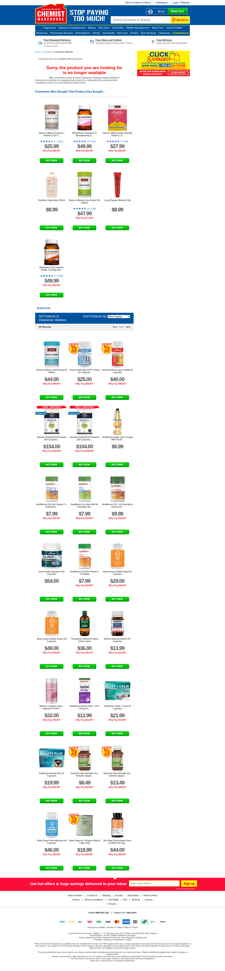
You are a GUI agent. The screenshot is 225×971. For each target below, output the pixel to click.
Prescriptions (83, 33)
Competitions (181, 33)
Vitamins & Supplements (71, 27)
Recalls (112, 904)
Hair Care (122, 33)
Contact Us (92, 895)
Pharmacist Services (61, 33)
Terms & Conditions (93, 899)
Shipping (106, 895)
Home (38, 52)
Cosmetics (118, 27)
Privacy (76, 899)
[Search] (180, 20)
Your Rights (113, 899)
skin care (103, 27)
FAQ (125, 899)
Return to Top (43, 308)
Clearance (164, 33)
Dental (96, 33)
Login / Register (181, 2)
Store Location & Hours (138, 2)
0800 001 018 (102, 913)
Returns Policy (150, 895)
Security (119, 895)
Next (128, 327)
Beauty (92, 27)
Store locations (75, 895)
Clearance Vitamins (63, 52)
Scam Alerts (133, 895)
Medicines (42, 33)
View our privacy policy (185, 889)
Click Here (131, 913)
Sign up (188, 884)
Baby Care (158, 27)
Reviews (136, 899)
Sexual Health (174, 27)
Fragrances (49, 27)
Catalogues (162, 2)
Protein (134, 33)
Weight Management (137, 27)
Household (108, 33)
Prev (115, 327)
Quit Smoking (148, 33)
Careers (149, 899)
